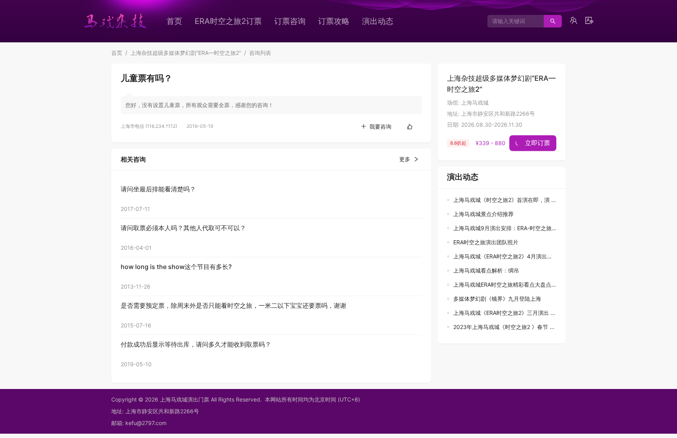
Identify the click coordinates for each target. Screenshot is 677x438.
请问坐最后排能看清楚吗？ (158, 189)
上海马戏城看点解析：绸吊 (486, 270)
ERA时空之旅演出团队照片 (485, 242)
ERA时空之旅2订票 (228, 21)
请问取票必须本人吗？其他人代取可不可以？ (183, 228)
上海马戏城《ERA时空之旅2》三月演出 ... (504, 312)
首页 (174, 21)
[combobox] (512, 21)
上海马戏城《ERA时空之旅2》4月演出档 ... (506, 256)
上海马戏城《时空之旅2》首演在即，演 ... (504, 199)
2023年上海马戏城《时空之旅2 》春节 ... (503, 327)
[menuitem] (174, 21)
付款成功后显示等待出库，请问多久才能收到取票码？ (196, 344)
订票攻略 (333, 21)
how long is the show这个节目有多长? (176, 267)
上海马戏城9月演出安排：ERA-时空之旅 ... (505, 228)
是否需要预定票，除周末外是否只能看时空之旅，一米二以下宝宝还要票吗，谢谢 (233, 305)
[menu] (293, 21)
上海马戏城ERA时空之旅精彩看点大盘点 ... (505, 284)
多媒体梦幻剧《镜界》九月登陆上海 (497, 298)
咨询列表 (260, 52)
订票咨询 (290, 21)
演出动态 (377, 21)
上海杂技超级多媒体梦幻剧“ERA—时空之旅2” (185, 52)
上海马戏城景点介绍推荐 (483, 214)
